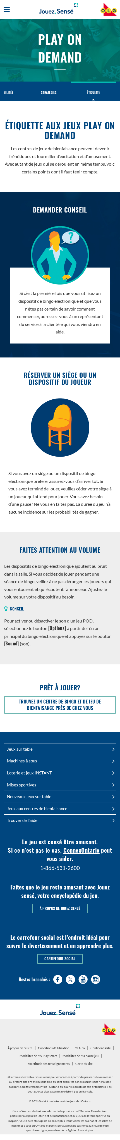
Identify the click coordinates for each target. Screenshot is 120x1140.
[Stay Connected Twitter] (70, 978)
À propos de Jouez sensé (60, 908)
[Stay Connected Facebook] (58, 978)
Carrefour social (59, 958)
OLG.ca (80, 1049)
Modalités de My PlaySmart (39, 1057)
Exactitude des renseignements (49, 1063)
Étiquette (93, 92)
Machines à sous (22, 760)
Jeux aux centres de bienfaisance (37, 808)
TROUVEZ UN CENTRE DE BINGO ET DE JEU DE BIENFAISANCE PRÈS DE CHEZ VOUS (65, 706)
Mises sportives (21, 784)
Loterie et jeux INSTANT (29, 772)
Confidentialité (101, 1049)
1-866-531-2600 (60, 868)
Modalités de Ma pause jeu (81, 1057)
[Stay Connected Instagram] (96, 978)
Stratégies (49, 92)
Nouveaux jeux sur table (29, 796)
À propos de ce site (20, 1048)
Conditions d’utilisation (53, 1048)
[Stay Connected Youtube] (83, 978)
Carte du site (84, 1063)
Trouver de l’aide (22, 820)
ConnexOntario (81, 850)
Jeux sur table (20, 749)
